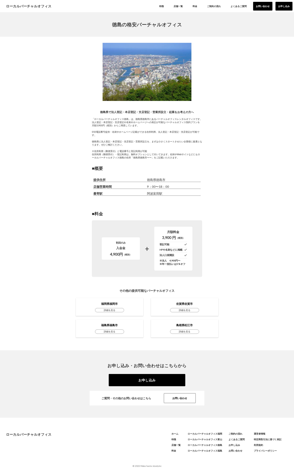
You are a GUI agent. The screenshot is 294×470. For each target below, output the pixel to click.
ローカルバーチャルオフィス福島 (205, 450)
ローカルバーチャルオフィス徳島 (205, 445)
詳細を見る (109, 310)
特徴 (174, 439)
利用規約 (258, 445)
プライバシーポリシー (265, 450)
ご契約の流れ (235, 433)
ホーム (175, 433)
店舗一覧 (176, 445)
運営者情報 (259, 433)
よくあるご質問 (237, 439)
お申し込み (284, 6)
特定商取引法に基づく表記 (267, 439)
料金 (174, 450)
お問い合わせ (263, 6)
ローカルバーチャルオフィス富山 (205, 439)
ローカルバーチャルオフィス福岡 (205, 433)
